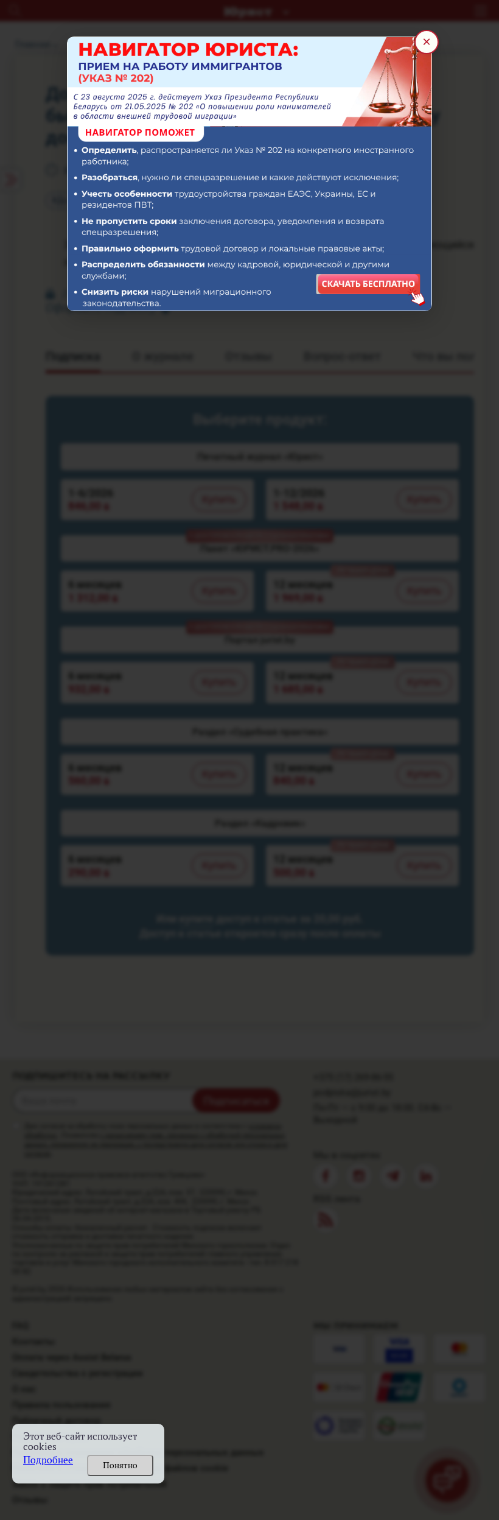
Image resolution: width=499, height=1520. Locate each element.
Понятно (120, 1465)
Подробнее (48, 1460)
